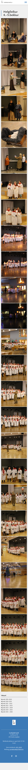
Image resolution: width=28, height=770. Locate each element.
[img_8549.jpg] (14, 264)
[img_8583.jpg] (14, 83)
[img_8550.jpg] (14, 238)
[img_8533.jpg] (14, 575)
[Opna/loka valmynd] (25, 2)
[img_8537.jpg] (14, 471)
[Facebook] (12, 756)
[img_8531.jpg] (14, 627)
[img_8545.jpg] (14, 342)
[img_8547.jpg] (14, 290)
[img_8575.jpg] (14, 186)
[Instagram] (16, 756)
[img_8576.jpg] (14, 160)
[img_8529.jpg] (14, 679)
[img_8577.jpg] (14, 134)
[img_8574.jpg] (14, 212)
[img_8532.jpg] (14, 601)
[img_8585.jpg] (14, 31)
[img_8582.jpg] (14, 109)
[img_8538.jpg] (14, 445)
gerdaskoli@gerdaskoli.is (16, 749)
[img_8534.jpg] (14, 549)
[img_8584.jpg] (14, 57)
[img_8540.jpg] (14, 394)
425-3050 (19, 747)
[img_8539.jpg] (14, 419)
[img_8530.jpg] (14, 653)
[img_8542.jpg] (14, 368)
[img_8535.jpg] (14, 523)
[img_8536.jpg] (14, 497)
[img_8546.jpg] (14, 316)
